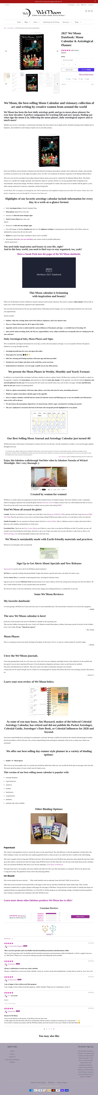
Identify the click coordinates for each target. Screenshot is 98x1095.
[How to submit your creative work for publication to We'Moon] (17, 239)
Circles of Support (62, 1082)
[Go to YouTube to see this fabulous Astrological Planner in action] (49, 490)
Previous (64, 84)
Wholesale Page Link (10, 534)
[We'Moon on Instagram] (89, 11)
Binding (63, 56)
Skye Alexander (62, 456)
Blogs (77, 22)
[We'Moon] (49, 13)
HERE (59, 505)
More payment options (86, 74)
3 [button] (49, 1029)
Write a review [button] (80, 916)
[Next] (57, 51)
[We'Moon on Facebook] (86, 11)
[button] (66, 50)
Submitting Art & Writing (51, 22)
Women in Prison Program (38, 1082)
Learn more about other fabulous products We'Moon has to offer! (38, 900)
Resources (66, 22)
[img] (8, 943)
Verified (48, 934)
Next (92, 84)
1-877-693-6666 (70, 5)
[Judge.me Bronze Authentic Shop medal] (45, 928)
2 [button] (46, 1029)
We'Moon (45, 1086)
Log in (77, 5)
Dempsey (50, 514)
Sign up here (8, 569)
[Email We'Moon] (92, 11)
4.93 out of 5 (21, 915)
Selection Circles (47, 502)
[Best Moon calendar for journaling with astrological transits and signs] (31, 51)
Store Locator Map (30, 528)
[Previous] (6, 51)
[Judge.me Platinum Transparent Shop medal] (53, 928)
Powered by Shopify (54, 1086)
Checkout (90, 5)
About (35, 22)
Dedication (51, 1082)
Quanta (84, 514)
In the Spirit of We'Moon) (55, 864)
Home (19, 22)
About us (12, 1054)
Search (12, 1051)
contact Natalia (51, 521)
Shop (26, 22)
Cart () (84, 5)
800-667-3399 (59, 514)
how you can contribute (25, 239)
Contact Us (12, 1057)
